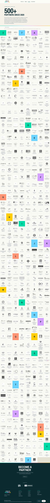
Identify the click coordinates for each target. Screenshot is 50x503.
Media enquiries (39, 494)
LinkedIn (29, 493)
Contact (38, 493)
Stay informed (33, 1)
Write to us (25, 476)
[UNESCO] (29, 485)
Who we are (22, 1)
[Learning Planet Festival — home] (7, 1)
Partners (29, 1)
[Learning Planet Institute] (19, 485)
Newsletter (38, 491)
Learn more (30, 501)
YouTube (29, 491)
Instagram (29, 494)
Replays (26, 1)
